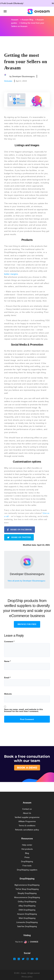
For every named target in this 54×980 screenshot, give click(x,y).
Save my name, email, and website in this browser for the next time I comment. (23, 710)
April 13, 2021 (43, 545)
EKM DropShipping (27, 910)
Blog (27, 853)
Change (34, 942)
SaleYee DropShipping (27, 926)
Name (7, 661)
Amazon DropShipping (27, 914)
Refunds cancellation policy (27, 830)
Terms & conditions (27, 825)
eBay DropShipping (27, 906)
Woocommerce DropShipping (27, 897)
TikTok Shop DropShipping (27, 889)
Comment (9, 641)
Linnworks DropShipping (27, 922)
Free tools (27, 865)
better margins (11, 274)
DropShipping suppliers (27, 870)
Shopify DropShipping (27, 893)
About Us (27, 813)
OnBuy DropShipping (27, 901)
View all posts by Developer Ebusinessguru (26, 581)
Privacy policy (27, 977)
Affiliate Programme (27, 821)
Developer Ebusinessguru (23, 76)
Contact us (27, 809)
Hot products (27, 849)
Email (7, 678)
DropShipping (27, 861)
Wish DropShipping (27, 918)
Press (27, 857)
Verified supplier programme (27, 817)
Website (8, 694)
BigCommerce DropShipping (27, 885)
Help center (27, 845)
